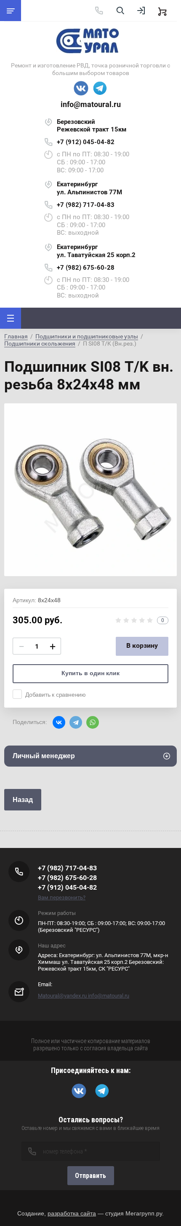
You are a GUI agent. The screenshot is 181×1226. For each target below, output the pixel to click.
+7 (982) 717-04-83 (85, 205)
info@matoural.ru (91, 104)
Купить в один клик (90, 673)
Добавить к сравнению (55, 694)
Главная (16, 336)
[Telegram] (75, 722)
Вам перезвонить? (61, 897)
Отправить (90, 1176)
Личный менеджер (44, 755)
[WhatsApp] (92, 722)
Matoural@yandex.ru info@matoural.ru (83, 996)
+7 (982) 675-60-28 (85, 267)
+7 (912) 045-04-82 (85, 142)
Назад (23, 799)
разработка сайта (72, 1213)
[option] (90, 489)
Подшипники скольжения (39, 343)
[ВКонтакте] (59, 722)
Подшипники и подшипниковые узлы (86, 336)
